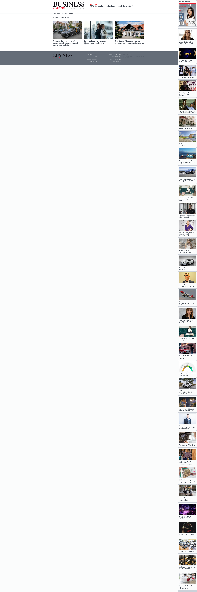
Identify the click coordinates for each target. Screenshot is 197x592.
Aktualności (58, 11)
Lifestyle (131, 11)
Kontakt (126, 58)
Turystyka (110, 11)
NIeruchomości (99, 11)
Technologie (78, 11)
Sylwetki (88, 11)
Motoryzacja (121, 11)
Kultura (140, 11)
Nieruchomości (115, 54)
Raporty (68, 11)
